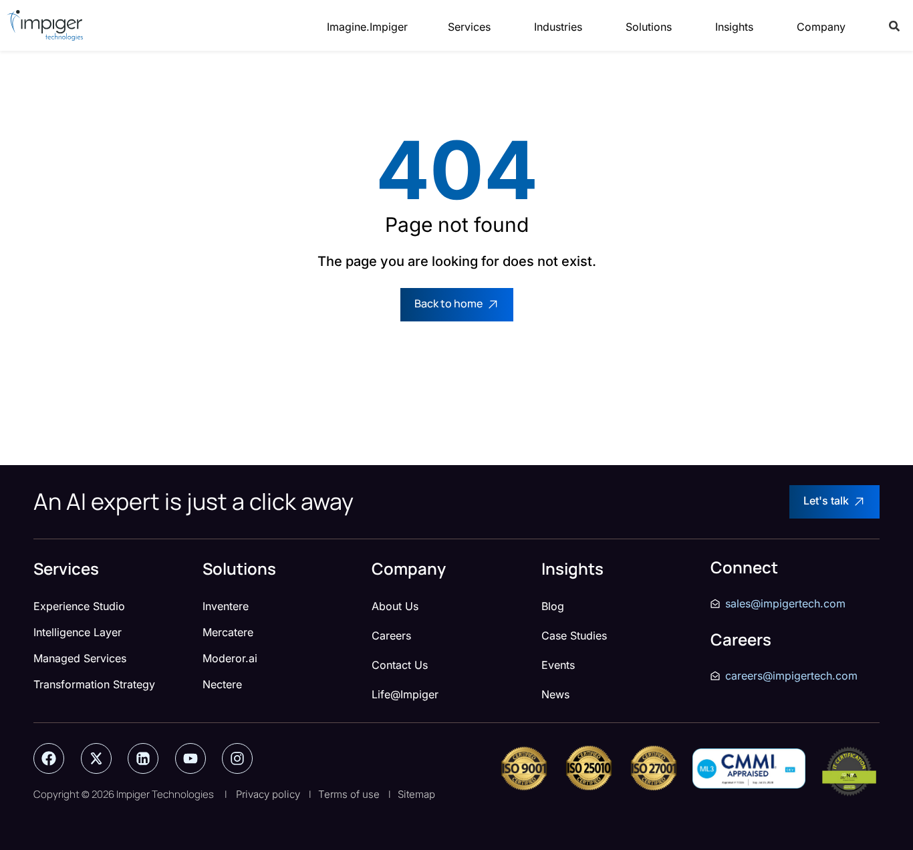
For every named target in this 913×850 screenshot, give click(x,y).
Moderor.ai (230, 658)
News (555, 694)
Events (558, 665)
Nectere (222, 684)
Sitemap (416, 794)
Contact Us (400, 665)
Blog (552, 606)
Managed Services (79, 658)
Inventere (226, 606)
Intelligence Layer (77, 632)
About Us (395, 606)
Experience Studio (79, 606)
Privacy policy (268, 794)
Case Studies (574, 635)
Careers (391, 635)
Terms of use (349, 794)
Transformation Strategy (94, 684)
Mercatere (228, 632)
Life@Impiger (405, 694)
